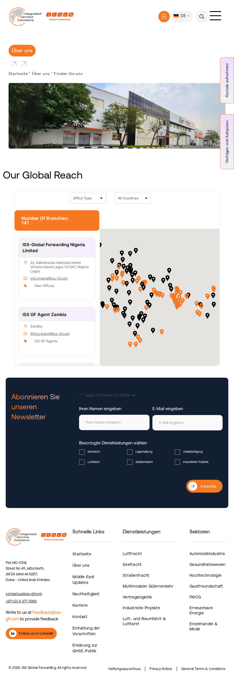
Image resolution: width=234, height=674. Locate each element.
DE (182, 15)
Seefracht (94, 451)
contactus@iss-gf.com (24, 594)
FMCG (195, 597)
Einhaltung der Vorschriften (86, 631)
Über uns (41, 73)
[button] (201, 16)
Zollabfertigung (193, 451)
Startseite (18, 73)
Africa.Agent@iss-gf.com (50, 333)
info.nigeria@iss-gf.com (49, 278)
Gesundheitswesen (207, 564)
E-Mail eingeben (168, 408)
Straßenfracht (144, 461)
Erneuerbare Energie (201, 610)
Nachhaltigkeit (86, 594)
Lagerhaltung (144, 451)
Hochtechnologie (205, 575)
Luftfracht (94, 461)
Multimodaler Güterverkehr (148, 586)
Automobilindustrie (207, 553)
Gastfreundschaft (206, 586)
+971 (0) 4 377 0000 (21, 601)
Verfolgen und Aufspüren (227, 141)
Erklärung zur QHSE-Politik (85, 648)
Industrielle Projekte (196, 461)
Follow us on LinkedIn (36, 633)
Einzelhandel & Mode (203, 626)
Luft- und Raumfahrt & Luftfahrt (144, 621)
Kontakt (79, 616)
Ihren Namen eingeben (100, 408)
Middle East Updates (83, 579)
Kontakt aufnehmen (227, 80)
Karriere (80, 605)
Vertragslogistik (137, 597)
